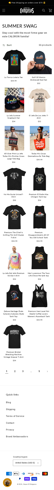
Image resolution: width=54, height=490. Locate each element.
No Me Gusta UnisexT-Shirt (13, 195)
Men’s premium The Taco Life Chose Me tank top (39, 274)
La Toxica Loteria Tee (13, 77)
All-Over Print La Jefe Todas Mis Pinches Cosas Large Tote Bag (13, 156)
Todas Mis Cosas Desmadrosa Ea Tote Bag (38, 154)
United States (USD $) (25, 463)
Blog (8, 402)
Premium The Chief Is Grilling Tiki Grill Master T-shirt (13, 235)
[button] (3, 10)
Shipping (10, 409)
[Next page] (47, 371)
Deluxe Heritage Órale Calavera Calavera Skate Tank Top (13, 314)
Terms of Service (15, 416)
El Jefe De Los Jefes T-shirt (38, 116)
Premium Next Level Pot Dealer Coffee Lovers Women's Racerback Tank (39, 314)
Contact (10, 423)
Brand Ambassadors (17, 436)
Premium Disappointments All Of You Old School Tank (38, 235)
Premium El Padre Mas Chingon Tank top (38, 195)
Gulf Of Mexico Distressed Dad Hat (38, 78)
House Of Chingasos (30, 484)
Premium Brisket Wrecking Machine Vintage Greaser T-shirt (14, 354)
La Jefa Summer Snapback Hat (13, 116)
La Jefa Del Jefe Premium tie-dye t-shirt (13, 274)
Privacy (10, 430)
